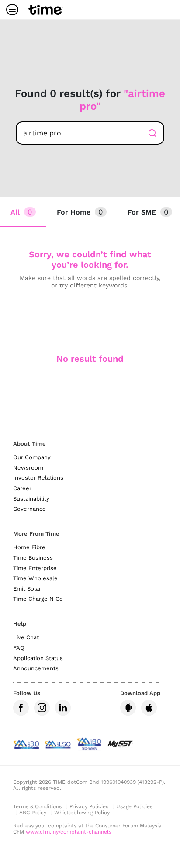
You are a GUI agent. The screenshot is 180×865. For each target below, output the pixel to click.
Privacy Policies (88, 806)
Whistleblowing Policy (82, 813)
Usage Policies (134, 806)
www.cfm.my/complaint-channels (68, 832)
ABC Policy (32, 813)
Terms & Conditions (37, 806)
